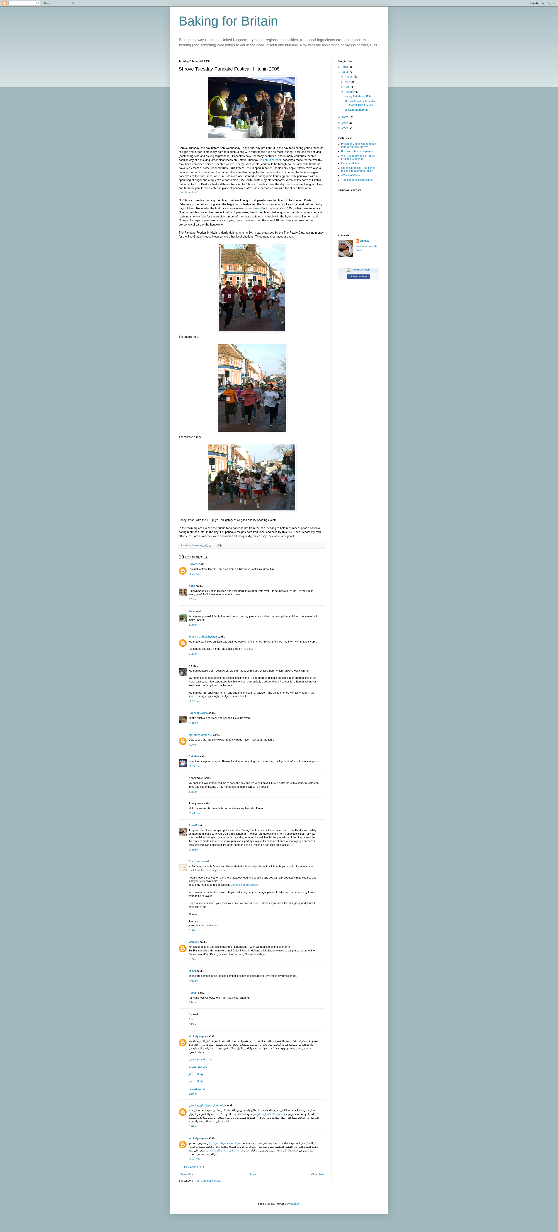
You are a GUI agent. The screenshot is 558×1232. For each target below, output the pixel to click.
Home (252, 1174)
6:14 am (193, 1002)
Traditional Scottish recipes (357, 179)
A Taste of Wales (351, 175)
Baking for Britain (228, 21)
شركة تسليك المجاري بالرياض (269, 1114)
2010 (345, 67)
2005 (345, 127)
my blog (247, 648)
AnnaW (193, 825)
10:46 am (194, 1159)
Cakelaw (194, 756)
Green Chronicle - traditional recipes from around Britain (358, 169)
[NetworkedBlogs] (358, 270)
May (347, 81)
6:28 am (193, 1126)
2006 (345, 122)
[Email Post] (219, 545)
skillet (192, 971)
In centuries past (270, 160)
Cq (190, 1014)
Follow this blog (358, 276)
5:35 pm (193, 791)
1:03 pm (193, 959)
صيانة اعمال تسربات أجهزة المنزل (207, 1105)
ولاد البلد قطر (196, 1074)
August (349, 76)
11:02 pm (194, 701)
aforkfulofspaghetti (200, 734)
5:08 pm (193, 624)
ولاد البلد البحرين (198, 1088)
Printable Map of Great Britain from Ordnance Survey (358, 145)
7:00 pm (193, 744)
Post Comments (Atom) (208, 1180)
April (348, 86)
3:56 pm (193, 930)
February (350, 91)
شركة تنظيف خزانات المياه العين (225, 1150)
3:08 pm (193, 723)
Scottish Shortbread (356, 109)
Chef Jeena (196, 861)
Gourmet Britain (350, 163)
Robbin (193, 992)
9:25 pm (193, 653)
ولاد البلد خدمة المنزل (200, 1059)
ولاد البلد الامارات (198, 1066)
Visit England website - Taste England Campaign (358, 157)
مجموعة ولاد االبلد (198, 1036)
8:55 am (193, 980)
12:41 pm (194, 813)
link (290, 532)
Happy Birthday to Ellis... (358, 96)
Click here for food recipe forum (207, 870)
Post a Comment (194, 1166)
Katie (192, 586)
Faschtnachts (187, 192)
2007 (345, 117)
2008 (345, 72)
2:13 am (193, 1024)
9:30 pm (193, 849)
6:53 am (193, 599)
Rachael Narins (198, 713)
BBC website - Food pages (357, 151)
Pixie (192, 611)
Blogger (294, 1203)
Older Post (317, 1174)
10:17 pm (194, 766)
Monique (194, 942)
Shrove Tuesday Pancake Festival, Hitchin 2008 (359, 103)
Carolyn (193, 564)
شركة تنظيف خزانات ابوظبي (225, 1143)
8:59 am (193, 1093)
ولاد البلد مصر (196, 1081)
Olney (256, 208)
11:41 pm (194, 574)
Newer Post (187, 1174)
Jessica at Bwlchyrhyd (203, 636)
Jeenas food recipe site (245, 884)
